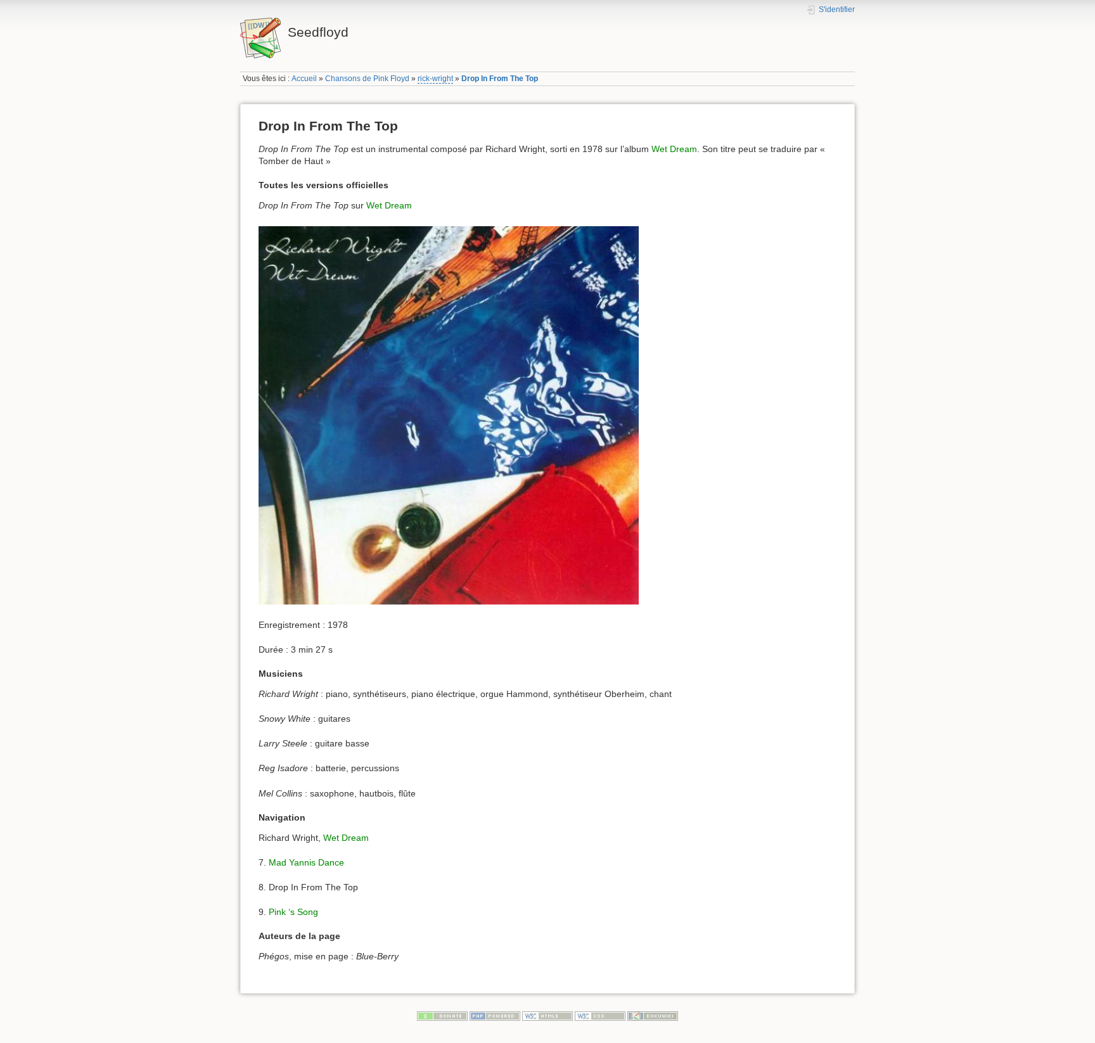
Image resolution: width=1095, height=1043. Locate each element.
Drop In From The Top (499, 78)
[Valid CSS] (600, 1015)
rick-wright (435, 78)
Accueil (304, 78)
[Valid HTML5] (547, 1015)
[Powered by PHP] (495, 1015)
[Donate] (442, 1015)
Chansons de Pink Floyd (367, 78)
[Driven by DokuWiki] (652, 1015)
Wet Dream (674, 149)
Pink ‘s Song (293, 912)
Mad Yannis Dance (306, 862)
